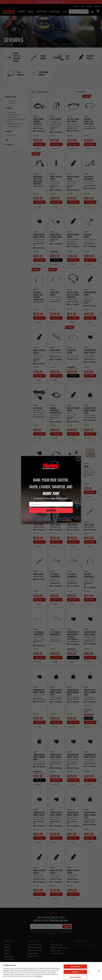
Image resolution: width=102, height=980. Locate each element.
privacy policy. (38, 976)
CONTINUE (51, 510)
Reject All (75, 972)
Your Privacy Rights (75, 977)
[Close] (99, 971)
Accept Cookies (75, 966)
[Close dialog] (78, 459)
